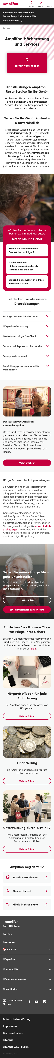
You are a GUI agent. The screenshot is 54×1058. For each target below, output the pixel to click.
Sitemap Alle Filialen (15, 1047)
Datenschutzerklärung (16, 1019)
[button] (27, 250)
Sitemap (8, 1040)
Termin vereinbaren (27, 66)
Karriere (7, 934)
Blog (33, 648)
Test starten (27, 600)
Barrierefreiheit (13, 1033)
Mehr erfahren (27, 463)
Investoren (9, 942)
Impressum (10, 1026)
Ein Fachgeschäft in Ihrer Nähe (27, 609)
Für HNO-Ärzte (11, 926)
